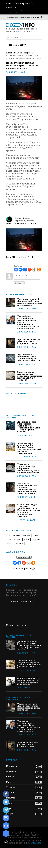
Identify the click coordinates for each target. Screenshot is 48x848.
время (26, 539)
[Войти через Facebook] (25, 270)
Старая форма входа (24, 568)
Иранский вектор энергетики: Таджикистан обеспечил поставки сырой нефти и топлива (28, 427)
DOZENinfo (35, 842)
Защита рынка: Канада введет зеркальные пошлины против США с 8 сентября (29, 376)
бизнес (17, 539)
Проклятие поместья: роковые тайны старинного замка (29, 341)
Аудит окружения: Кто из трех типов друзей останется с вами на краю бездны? (28, 681)
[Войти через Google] (34, 269)
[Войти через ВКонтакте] (21, 270)
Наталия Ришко (22, 218)
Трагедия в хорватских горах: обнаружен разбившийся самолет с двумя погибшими (29, 468)
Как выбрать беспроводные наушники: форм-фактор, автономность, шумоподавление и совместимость (28, 322)
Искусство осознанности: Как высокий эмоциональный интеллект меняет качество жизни (27, 488)
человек (26, 535)
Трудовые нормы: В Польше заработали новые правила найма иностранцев (29, 302)
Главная (10, 52)
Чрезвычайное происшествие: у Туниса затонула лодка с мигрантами (28, 358)
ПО (8, 535)
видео (36, 535)
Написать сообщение (21, 601)
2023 (19, 52)
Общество (11, 771)
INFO (20, 25)
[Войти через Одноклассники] (39, 270)
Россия (10, 792)
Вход (8, 3)
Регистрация (23, 3)
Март (27, 52)
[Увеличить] (24, 239)
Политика (11, 766)
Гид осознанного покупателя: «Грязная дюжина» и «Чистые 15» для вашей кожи (29, 664)
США (9, 539)
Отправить (19, 283)
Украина (36, 539)
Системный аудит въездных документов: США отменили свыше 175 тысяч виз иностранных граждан (28, 510)
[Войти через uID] (16, 270)
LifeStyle (10, 797)
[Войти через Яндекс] (30, 270)
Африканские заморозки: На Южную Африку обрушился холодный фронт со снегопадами (29, 448)
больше (16, 535)
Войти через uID (24, 557)
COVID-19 (19, 544)
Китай (10, 544)
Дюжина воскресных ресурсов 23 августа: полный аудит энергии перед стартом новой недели (29, 645)
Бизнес (10, 776)
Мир (8, 782)
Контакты (11, 7)
